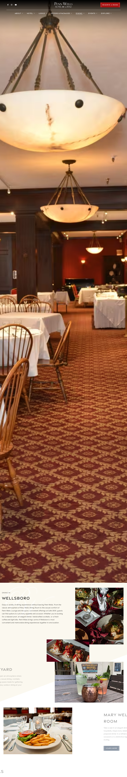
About (18, 13)
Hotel (30, 13)
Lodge (42, 13)
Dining (79, 13)
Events (91, 13)
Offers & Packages (60, 13)
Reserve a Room (110, 5)
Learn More (11, 696)
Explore (105, 13)
